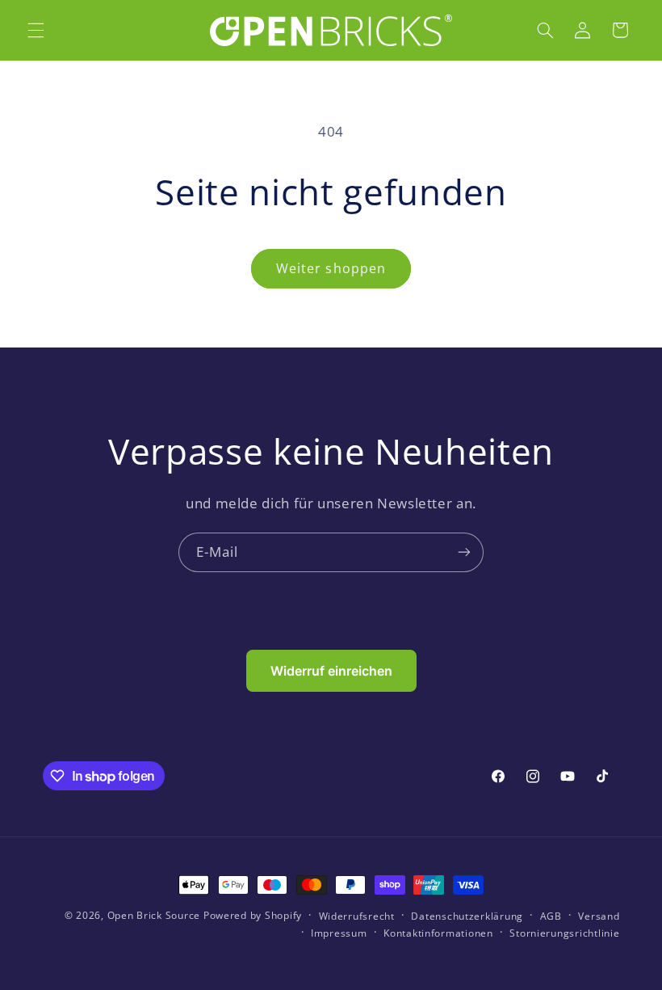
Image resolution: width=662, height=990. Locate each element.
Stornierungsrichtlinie (564, 933)
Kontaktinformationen (438, 933)
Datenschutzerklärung (467, 916)
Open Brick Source (154, 915)
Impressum (339, 933)
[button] (35, 29)
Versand (598, 916)
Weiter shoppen (331, 268)
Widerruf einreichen (331, 671)
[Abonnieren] (464, 552)
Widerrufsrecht (357, 916)
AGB (551, 916)
